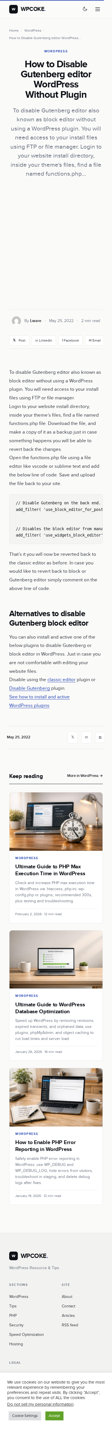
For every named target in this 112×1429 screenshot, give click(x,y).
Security (16, 1325)
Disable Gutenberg (29, 688)
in (86, 737)
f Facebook (70, 340)
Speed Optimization (26, 1334)
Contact (68, 1306)
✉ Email (95, 340)
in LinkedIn (43, 340)
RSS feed (70, 1325)
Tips (13, 1306)
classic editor (61, 680)
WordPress (32, 30)
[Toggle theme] (85, 9)
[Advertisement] (56, 244)
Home (14, 30)
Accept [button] (54, 1415)
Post (19, 340)
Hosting (16, 1344)
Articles (68, 1315)
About (67, 1296)
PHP (13, 1315)
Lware (35, 321)
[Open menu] (97, 9)
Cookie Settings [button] (25, 1415)
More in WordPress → (85, 775)
